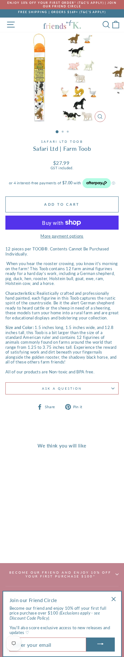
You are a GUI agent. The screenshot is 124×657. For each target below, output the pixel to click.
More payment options (61, 236)
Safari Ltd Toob (62, 141)
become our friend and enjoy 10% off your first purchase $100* (60, 574)
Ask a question (62, 388)
